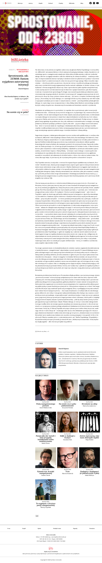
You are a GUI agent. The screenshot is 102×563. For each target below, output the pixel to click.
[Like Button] (37, 516)
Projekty (61, 3)
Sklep (81, 3)
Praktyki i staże (57, 528)
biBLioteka (71, 3)
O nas (8, 528)
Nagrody (75, 528)
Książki (40, 3)
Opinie (39, 528)
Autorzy (31, 3)
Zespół (24, 528)
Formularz (92, 528)
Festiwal (50, 3)
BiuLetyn (20, 3)
